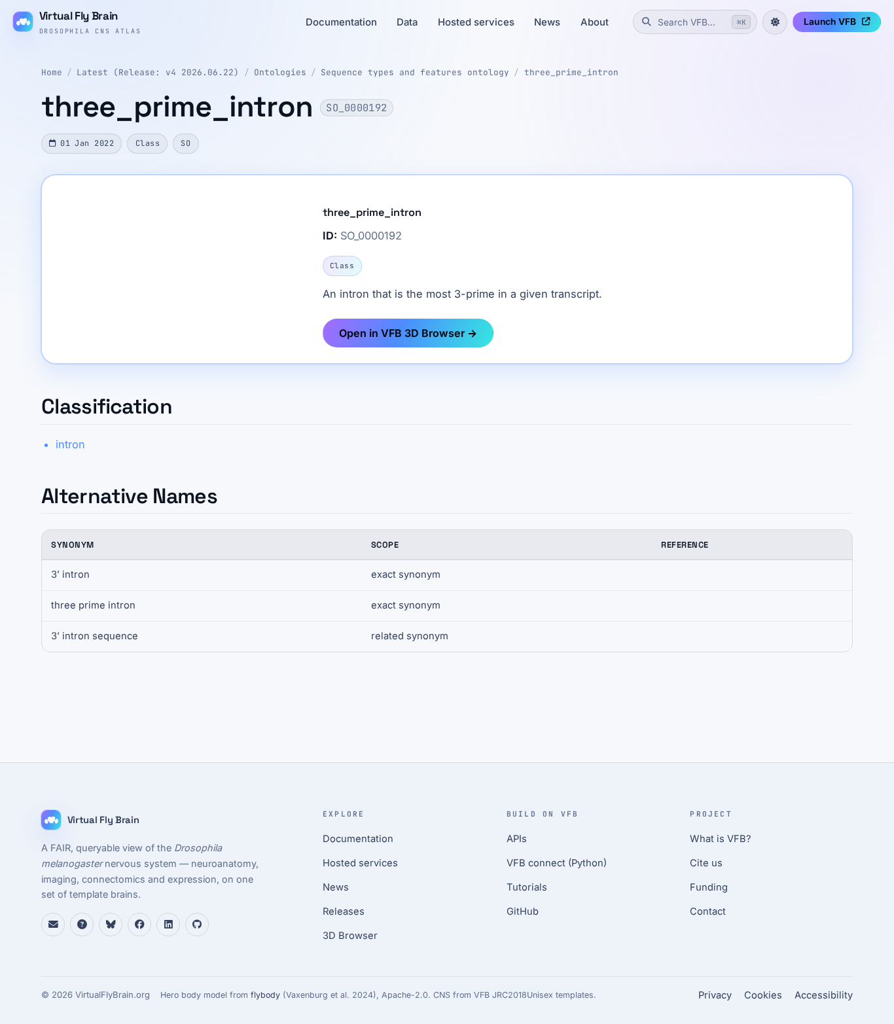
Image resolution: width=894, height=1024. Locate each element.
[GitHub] (197, 924)
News (547, 22)
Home (51, 72)
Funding (709, 887)
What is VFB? (720, 839)
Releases (344, 911)
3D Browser (350, 936)
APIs (517, 839)
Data (407, 22)
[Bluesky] (110, 924)
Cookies (763, 995)
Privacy (715, 995)
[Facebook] (139, 924)
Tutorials (527, 887)
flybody (265, 995)
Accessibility (824, 995)
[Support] (53, 924)
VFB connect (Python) (557, 863)
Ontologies (280, 72)
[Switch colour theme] (774, 22)
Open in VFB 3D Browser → (408, 333)
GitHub (523, 911)
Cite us (706, 863)
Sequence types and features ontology (415, 72)
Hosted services (476, 22)
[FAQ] (82, 924)
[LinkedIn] (168, 924)
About (595, 22)
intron (70, 444)
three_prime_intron (571, 72)
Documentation (341, 22)
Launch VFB (830, 21)
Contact (708, 911)
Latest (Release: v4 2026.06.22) (158, 72)
